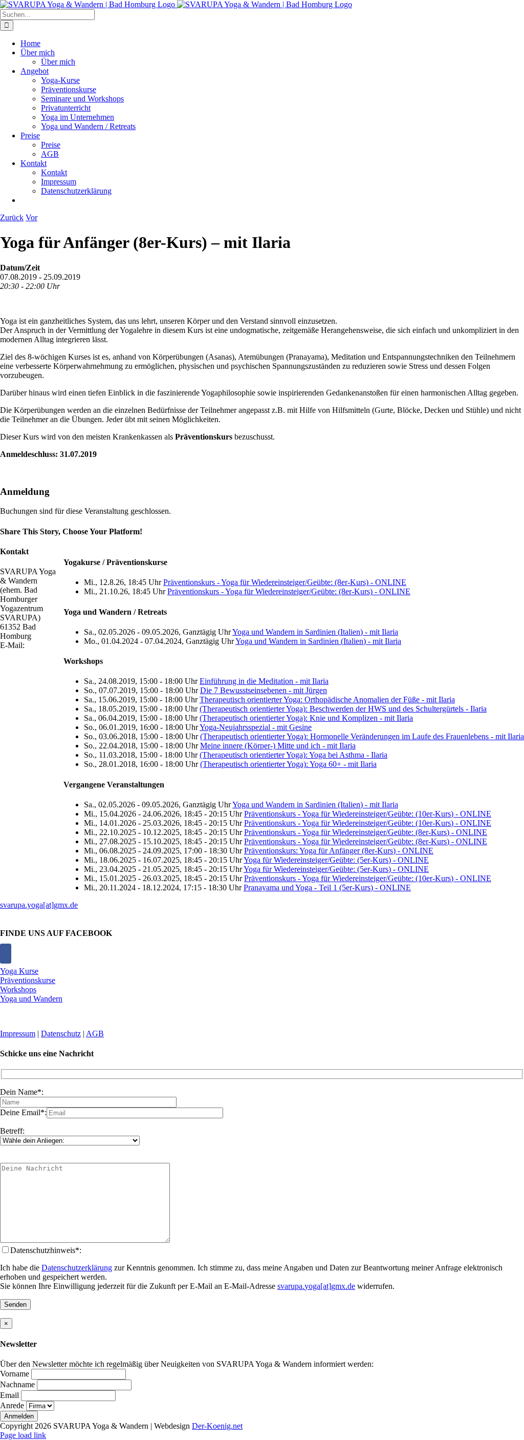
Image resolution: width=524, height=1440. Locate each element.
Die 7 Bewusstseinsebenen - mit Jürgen (263, 690)
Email (9, 1395)
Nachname (17, 1384)
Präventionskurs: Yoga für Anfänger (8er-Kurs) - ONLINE (338, 850)
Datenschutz (61, 1033)
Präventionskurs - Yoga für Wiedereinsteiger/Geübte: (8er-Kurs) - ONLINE (284, 582)
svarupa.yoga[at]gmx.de (39, 905)
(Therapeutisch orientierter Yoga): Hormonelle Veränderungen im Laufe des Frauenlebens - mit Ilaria (362, 736)
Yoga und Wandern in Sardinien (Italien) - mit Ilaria (315, 632)
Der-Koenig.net (217, 1426)
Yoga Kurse (19, 971)
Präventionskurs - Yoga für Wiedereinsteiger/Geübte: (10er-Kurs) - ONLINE (367, 813)
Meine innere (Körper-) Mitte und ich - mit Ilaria (278, 745)
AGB (95, 1033)
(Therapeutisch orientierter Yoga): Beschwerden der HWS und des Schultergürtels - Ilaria (343, 708)
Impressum (17, 1033)
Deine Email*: (23, 1112)
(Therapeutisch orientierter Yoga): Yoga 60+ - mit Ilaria (288, 764)
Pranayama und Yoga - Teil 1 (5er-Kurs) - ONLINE (327, 887)
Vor (31, 217)
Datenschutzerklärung (76, 1267)
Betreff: (12, 1130)
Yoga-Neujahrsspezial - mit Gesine (256, 727)
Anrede (12, 1405)
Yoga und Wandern (31, 998)
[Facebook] (5, 954)
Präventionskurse (27, 980)
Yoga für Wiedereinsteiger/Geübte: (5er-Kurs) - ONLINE (336, 859)
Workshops (18, 989)
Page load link (23, 1435)
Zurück (12, 217)
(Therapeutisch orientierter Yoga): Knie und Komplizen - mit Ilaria (306, 718)
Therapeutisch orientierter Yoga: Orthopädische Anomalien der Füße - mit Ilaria (327, 699)
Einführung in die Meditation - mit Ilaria (264, 681)
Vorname (14, 1373)
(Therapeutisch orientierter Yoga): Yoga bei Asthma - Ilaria (293, 754)
